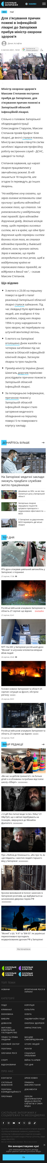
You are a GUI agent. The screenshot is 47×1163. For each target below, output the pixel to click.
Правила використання (32, 1083)
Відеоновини (8, 1064)
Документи (31, 1089)
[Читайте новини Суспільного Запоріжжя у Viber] (24, 1123)
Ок (23, 1157)
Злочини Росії (9, 1053)
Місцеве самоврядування (34, 1038)
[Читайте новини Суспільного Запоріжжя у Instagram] (9, 1123)
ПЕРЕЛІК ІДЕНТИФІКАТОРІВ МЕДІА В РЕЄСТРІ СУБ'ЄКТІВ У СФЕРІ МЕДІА (34, 1101)
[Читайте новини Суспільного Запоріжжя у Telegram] (19, 1123)
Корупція (29, 1005)
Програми (6, 1096)
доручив (23, 372)
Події (12, 12)
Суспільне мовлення (7, 1083)
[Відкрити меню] (44, 3)
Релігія (28, 1048)
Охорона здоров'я (34, 1023)
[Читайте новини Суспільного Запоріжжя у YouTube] (14, 1123)
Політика (6, 1048)
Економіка (7, 1014)
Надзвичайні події (35, 1018)
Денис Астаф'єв (15, 43)
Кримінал (6, 1009)
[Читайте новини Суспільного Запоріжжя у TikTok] (35, 1123)
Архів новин (31, 1078)
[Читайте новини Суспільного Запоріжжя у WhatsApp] (29, 1123)
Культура (30, 1009)
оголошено (12, 343)
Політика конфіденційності (11, 1090)
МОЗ (4, 12)
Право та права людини (9, 1038)
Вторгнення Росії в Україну (35, 990)
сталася (27, 137)
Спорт (4, 1060)
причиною (12, 397)
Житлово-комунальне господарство (9, 1030)
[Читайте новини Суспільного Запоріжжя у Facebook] (3, 1123)
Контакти (6, 1078)
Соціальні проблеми (30, 1054)
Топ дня (29, 1064)
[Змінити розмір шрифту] (41, 50)
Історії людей (32, 1044)
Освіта (28, 1014)
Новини (5, 989)
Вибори (5, 1018)
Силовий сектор (10, 1044)
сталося (19, 304)
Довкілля (6, 1023)
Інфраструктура (33, 1027)
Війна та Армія (32, 1060)
